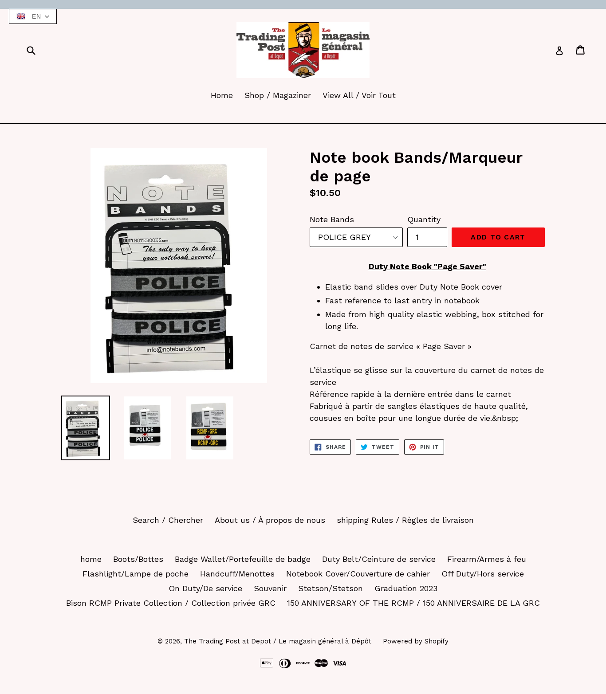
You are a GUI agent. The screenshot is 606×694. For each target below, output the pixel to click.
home (91, 559)
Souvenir (270, 588)
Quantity (424, 219)
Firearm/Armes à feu (486, 559)
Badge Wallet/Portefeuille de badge (243, 559)
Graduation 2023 (405, 588)
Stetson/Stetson (330, 588)
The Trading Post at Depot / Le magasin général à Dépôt (277, 641)
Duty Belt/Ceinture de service (379, 559)
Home (222, 95)
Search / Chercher (168, 520)
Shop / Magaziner (277, 95)
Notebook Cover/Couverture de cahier (358, 573)
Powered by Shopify (416, 641)
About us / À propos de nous (270, 520)
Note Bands (332, 219)
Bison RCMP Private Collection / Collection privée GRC (170, 603)
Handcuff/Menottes (237, 573)
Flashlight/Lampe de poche (136, 573)
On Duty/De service (205, 588)
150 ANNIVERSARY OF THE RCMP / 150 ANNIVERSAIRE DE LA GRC (413, 603)
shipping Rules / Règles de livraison (405, 520)
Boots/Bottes (138, 559)
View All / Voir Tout (359, 95)
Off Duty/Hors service (482, 573)
